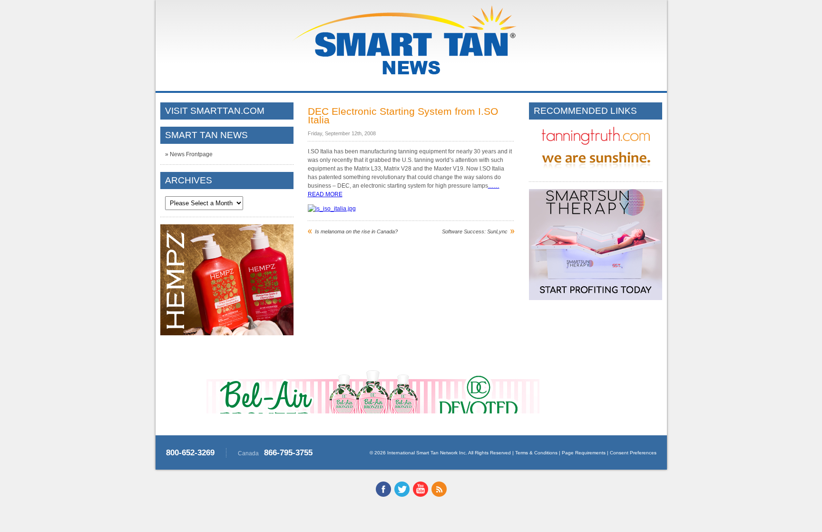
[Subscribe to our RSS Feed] (439, 495)
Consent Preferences (633, 452)
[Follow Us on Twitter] (402, 495)
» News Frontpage (189, 154)
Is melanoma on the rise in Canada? (356, 231)
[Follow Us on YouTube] (420, 495)
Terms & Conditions (536, 452)
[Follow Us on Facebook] (383, 495)
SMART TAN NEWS (206, 135)
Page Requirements (584, 452)
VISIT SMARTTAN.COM (214, 111)
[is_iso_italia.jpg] (332, 208)
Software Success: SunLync (475, 231)
